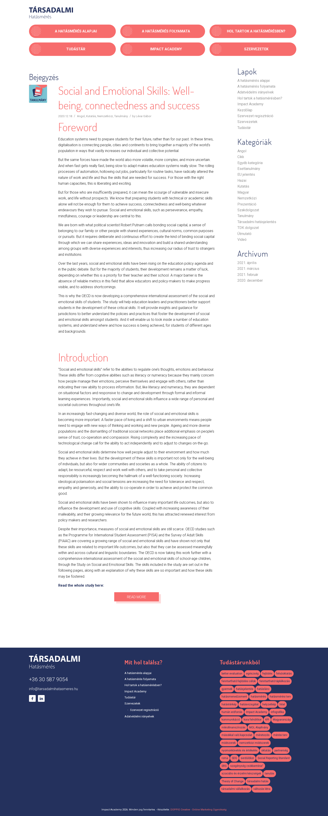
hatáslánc (263, 689)
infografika (277, 712)
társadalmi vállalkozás (236, 789)
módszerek (229, 742)
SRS (224, 765)
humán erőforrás (232, 712)
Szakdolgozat (248, 210)
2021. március (248, 268)
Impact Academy (250, 104)
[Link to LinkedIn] (41, 698)
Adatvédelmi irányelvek (255, 92)
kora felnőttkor (253, 719)
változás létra (261, 789)
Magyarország (282, 719)
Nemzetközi (105, 116)
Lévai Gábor (143, 116)
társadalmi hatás (257, 781)
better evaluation (232, 673)
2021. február (247, 275)
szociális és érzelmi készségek (241, 773)
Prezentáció (246, 204)
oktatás (266, 750)
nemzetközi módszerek (254, 742)
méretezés (263, 735)
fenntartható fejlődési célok (239, 681)
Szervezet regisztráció (255, 116)
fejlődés (267, 673)
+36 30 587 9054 (48, 679)
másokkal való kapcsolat (237, 735)
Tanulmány (121, 116)
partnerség (281, 750)
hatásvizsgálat (249, 704)
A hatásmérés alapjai (253, 80)
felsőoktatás (284, 673)
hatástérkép (229, 704)
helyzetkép (269, 704)
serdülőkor (247, 758)
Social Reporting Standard (274, 758)
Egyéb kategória (250, 163)
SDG (234, 758)
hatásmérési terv (280, 696)
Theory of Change (232, 781)
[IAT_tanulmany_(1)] (38, 94)
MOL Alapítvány (258, 727)
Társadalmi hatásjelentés (256, 222)
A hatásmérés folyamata (256, 86)
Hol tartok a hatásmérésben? (259, 98)
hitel (282, 704)
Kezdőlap (244, 110)
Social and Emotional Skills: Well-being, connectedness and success (129, 97)
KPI (267, 719)
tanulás (269, 773)
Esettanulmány (248, 169)
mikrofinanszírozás (233, 727)
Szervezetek (247, 122)
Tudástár (244, 128)
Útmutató (244, 234)
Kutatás (91, 116)
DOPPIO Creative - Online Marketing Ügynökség (198, 809)
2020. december (250, 280)
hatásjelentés (244, 689)
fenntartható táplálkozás (274, 681)
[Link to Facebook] (32, 698)
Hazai (241, 180)
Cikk (240, 157)
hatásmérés (258, 696)
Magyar (243, 192)
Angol (81, 116)
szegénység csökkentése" (246, 765)
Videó (242, 239)
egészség (252, 673)
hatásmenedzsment (234, 696)
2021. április (247, 263)
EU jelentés (246, 174)
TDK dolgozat (248, 228)
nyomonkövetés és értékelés (239, 750)
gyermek (227, 689)
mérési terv (280, 735)
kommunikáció (231, 719)
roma (225, 758)
